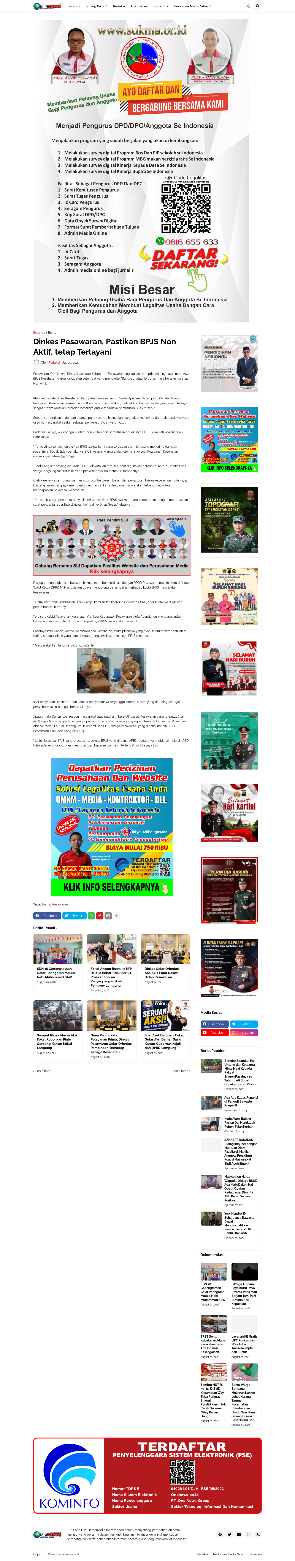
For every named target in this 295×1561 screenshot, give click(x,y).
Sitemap (256, 1554)
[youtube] (239, 1534)
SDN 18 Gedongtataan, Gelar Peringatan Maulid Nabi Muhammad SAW (56, 973)
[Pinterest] (99, 915)
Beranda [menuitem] (73, 6)
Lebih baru (43, 1071)
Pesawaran (60, 904)
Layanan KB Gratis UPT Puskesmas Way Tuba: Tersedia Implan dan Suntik (244, 1344)
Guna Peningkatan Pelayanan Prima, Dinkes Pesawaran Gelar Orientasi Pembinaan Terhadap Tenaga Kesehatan (111, 1043)
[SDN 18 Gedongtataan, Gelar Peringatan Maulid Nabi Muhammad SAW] (57, 949)
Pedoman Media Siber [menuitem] (191, 6)
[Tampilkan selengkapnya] (116, 915)
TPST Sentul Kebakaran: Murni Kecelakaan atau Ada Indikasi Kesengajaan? (213, 1344)
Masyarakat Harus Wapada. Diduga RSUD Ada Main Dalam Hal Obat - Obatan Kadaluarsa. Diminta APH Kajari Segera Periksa (240, 1188)
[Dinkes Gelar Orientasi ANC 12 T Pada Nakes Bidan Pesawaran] (165, 949)
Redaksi (202, 1554)
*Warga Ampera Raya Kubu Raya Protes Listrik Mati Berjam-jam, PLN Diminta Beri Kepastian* (244, 1294)
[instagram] (248, 1534)
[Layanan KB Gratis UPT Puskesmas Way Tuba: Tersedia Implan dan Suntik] (245, 1324)
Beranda (39, 332)
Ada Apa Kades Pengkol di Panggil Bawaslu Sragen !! (241, 1101)
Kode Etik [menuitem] (161, 6)
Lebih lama (180, 1071)
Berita (52, 332)
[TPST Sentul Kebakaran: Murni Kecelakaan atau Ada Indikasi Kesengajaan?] (214, 1324)
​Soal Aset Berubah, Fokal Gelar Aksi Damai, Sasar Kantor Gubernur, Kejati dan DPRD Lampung (164, 1041)
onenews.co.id (69, 1554)
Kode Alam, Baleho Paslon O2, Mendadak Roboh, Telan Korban (239, 1122)
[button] (249, 6)
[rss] (258, 1534)
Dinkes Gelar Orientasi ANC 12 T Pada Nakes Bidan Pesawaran (162, 973)
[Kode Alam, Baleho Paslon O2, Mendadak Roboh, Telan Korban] (211, 1124)
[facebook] (220, 1534)
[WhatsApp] (91, 915)
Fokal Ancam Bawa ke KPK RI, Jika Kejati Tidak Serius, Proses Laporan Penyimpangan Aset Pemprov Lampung (111, 977)
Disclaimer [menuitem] (139, 6)
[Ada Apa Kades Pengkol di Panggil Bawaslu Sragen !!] (211, 1103)
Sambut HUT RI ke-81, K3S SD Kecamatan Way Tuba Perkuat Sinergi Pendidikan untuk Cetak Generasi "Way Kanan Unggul (213, 1400)
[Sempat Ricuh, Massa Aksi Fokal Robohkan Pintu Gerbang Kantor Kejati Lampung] (57, 1015)
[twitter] (229, 1534)
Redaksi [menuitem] (119, 6)
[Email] (108, 915)
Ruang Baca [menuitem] (95, 6)
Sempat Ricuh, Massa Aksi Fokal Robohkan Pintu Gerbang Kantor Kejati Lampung (57, 1041)
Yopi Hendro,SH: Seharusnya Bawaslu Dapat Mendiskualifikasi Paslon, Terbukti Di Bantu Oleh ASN (239, 1223)
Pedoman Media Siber (228, 1554)
